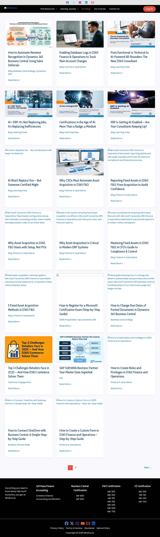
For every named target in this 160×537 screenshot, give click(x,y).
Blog (10, 71)
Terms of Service (74, 528)
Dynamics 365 (89, 319)
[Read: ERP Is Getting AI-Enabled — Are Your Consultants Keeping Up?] (131, 103)
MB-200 (142, 491)
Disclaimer (89, 528)
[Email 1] (92, 2)
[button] (55, 9)
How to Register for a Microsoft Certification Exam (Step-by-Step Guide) (79, 309)
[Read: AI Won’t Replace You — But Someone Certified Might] (28, 162)
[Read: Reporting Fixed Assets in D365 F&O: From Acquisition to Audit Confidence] (131, 162)
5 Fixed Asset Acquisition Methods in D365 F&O (23, 307)
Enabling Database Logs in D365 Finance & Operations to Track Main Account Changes (78, 56)
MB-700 (111, 511)
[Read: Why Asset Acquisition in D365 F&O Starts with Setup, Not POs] (28, 224)
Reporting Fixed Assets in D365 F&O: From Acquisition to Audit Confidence (129, 184)
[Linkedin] (86, 2)
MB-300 (111, 495)
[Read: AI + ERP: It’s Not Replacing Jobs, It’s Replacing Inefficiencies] (28, 103)
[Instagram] (80, 2)
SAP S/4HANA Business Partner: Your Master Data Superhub (78, 370)
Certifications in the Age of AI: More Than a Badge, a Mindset (77, 124)
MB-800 (80, 495)
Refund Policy (103, 528)
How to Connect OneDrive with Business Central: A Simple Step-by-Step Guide (28, 434)
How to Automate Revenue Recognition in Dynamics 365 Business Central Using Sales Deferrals (25, 58)
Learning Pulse (123, 67)
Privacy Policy (57, 528)
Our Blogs (86, 9)
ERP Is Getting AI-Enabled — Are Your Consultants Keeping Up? (130, 124)
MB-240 (142, 501)
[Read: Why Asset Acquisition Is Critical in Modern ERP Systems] (80, 224)
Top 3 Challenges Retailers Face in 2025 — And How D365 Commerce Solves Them (28, 372)
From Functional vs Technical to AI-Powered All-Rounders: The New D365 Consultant (130, 56)
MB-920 (111, 491)
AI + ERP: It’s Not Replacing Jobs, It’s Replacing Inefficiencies (27, 124)
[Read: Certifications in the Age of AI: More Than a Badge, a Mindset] (80, 103)
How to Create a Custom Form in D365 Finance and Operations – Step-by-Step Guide (79, 434)
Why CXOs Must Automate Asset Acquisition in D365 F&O (79, 182)
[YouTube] (83, 523)
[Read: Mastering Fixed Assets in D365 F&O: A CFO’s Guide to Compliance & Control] (131, 224)
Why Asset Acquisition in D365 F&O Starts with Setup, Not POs (27, 245)
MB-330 (111, 501)
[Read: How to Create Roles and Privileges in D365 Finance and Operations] (131, 349)
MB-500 (111, 508)
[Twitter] (73, 2)
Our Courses (100, 9)
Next (148, 467)
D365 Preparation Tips (70, 319)
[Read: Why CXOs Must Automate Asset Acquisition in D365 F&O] (80, 162)
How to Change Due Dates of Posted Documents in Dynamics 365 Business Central (130, 309)
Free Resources (47, 9)
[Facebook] (67, 2)
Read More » (14, 80)
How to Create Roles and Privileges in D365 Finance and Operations (129, 372)
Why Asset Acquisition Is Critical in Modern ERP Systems (79, 245)
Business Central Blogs (24, 71)
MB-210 (142, 495)
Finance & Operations (75, 67)
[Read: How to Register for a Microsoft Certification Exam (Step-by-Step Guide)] (80, 287)
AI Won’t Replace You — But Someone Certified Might (24, 182)
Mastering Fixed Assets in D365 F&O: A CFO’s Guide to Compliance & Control (129, 247)
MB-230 (142, 498)
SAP (61, 378)
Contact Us (114, 9)
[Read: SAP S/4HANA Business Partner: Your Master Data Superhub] (80, 349)
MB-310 (111, 498)
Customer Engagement (19, 382)
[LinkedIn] (93, 523)
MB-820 (80, 499)
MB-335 (111, 504)
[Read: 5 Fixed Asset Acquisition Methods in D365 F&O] (28, 287)
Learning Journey (68, 9)
